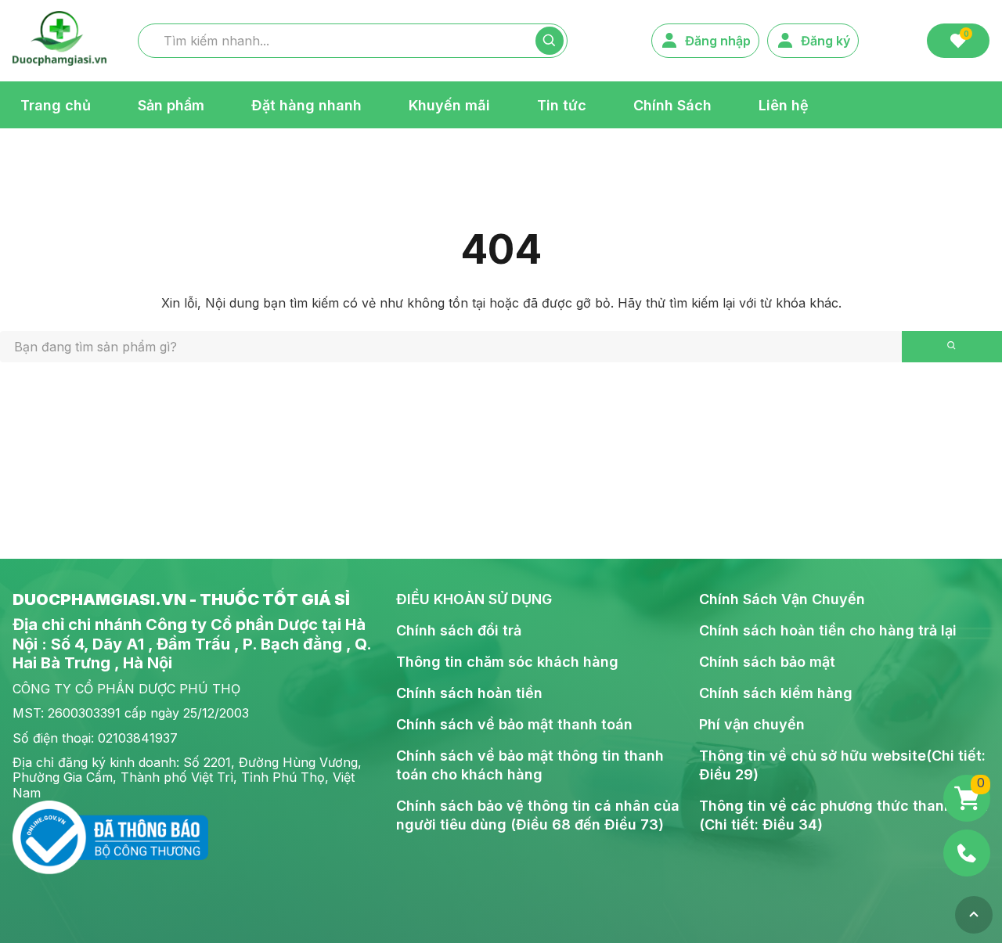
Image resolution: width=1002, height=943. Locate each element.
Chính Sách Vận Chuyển (782, 599)
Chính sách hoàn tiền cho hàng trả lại (828, 630)
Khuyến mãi (449, 104)
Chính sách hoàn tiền (469, 693)
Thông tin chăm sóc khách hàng (507, 661)
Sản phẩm (171, 104)
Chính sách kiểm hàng (775, 693)
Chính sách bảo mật (767, 661)
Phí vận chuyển (752, 724)
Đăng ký (825, 41)
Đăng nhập (718, 41)
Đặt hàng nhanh (306, 104)
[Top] (974, 915)
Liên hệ (784, 104)
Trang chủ (55, 104)
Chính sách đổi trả (458, 630)
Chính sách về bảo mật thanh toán (514, 724)
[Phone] (966, 853)
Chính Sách (672, 104)
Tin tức (561, 104)
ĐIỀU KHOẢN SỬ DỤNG (474, 599)
